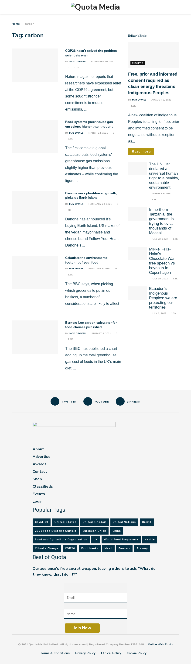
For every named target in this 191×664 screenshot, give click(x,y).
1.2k (133, 106)
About (38, 449)
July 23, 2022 (159, 239)
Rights (137, 63)
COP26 (70, 548)
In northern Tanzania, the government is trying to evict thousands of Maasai (161, 221)
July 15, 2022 (159, 278)
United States (65, 522)
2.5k (70, 138)
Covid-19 (41, 522)
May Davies (76, 133)
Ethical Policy (111, 653)
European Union (94, 531)
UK (96, 539)
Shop (37, 479)
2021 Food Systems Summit (55, 531)
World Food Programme (121, 539)
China (117, 531)
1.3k (173, 313)
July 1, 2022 (158, 313)
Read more (141, 151)
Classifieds (43, 486)
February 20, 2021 (100, 204)
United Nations (124, 522)
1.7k (76, 67)
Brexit (146, 522)
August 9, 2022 (161, 99)
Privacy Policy (85, 653)
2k (69, 210)
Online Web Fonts (160, 644)
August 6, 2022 (161, 193)
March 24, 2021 (98, 133)
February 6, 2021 (99, 268)
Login (37, 501)
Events (39, 494)
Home (16, 24)
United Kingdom (94, 522)
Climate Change (47, 548)
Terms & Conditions (55, 653)
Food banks (89, 548)
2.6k (70, 339)
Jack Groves (77, 61)
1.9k (70, 274)
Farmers (124, 548)
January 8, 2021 (100, 333)
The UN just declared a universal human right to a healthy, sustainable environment (164, 176)
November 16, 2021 (102, 61)
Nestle (150, 539)
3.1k (175, 278)
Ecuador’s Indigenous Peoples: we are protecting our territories (163, 297)
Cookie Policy (137, 653)
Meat (108, 548)
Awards (40, 464)
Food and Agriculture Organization (61, 539)
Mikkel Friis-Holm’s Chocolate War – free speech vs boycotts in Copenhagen (163, 261)
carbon (29, 24)
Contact (40, 471)
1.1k (154, 199)
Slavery (142, 548)
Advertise (42, 456)
